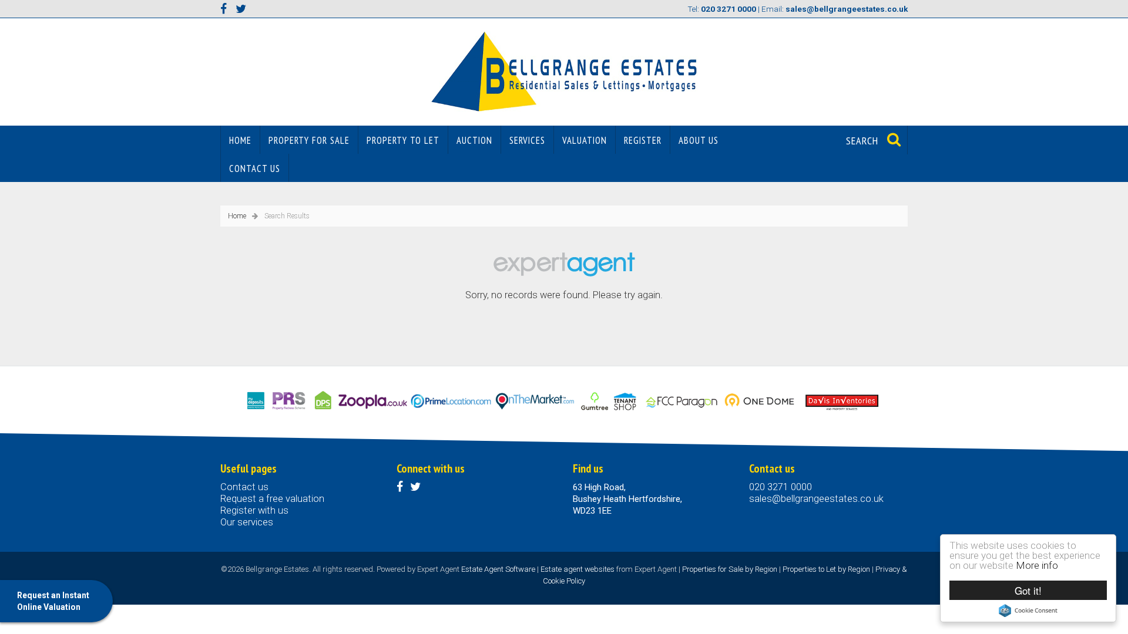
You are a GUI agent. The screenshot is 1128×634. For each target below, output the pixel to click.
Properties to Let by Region (826, 569)
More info (1037, 565)
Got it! (1028, 590)
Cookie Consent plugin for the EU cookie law (1028, 610)
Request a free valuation (272, 498)
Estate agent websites (577, 569)
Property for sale (309, 140)
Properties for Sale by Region (729, 569)
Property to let (403, 140)
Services (527, 140)
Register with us (254, 510)
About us (699, 140)
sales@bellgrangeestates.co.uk (816, 498)
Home (240, 140)
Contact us (254, 168)
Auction (474, 140)
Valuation (584, 140)
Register (643, 140)
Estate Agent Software (498, 569)
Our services (246, 522)
